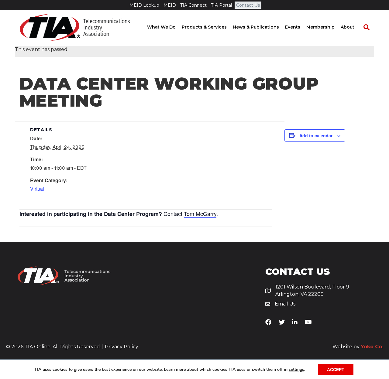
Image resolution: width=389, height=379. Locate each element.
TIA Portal (221, 5)
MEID (170, 5)
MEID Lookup (144, 5)
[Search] (363, 27)
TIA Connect (193, 5)
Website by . (357, 347)
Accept (335, 369)
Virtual (37, 188)
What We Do (161, 27)
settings (296, 369)
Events (292, 27)
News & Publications (256, 27)
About (347, 27)
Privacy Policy (121, 347)
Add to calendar (315, 135)
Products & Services (204, 27)
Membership (320, 27)
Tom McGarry (200, 213)
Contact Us (248, 5)
